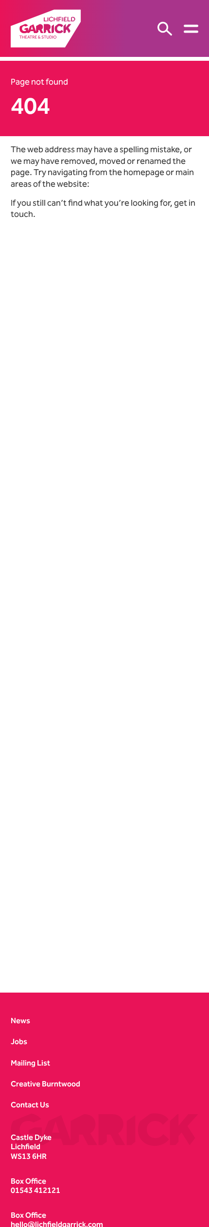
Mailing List (30, 1062)
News (20, 1020)
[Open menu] (191, 28)
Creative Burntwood (45, 1083)
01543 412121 (35, 1190)
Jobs (19, 1041)
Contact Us (30, 1104)
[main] (104, 517)
